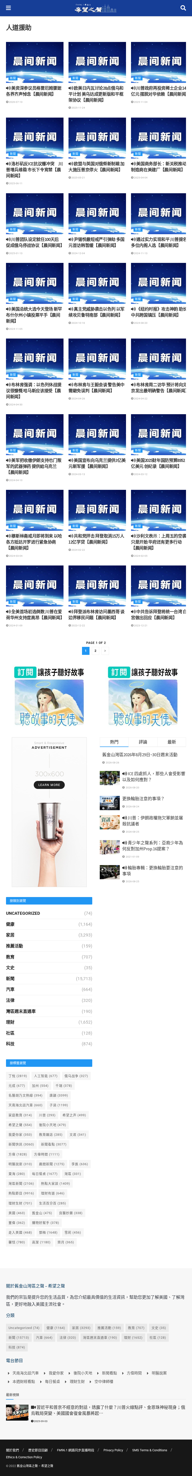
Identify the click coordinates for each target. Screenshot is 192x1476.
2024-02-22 (78, 550)
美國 (16, 1213)
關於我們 (12, 1450)
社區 (10, 1033)
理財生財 (20, 1203)
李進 (80, 1164)
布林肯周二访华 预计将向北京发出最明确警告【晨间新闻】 (160, 387)
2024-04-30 (15, 404)
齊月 (66, 1242)
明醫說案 (20, 1164)
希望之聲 (20, 1125)
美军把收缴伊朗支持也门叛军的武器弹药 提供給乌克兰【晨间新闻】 (33, 466)
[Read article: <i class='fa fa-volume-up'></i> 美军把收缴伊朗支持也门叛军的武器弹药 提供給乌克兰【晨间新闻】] (35, 434)
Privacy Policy (113, 1450)
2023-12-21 (141, 625)
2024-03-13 (78, 474)
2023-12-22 (78, 625)
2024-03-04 (15, 555)
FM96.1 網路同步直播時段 (75, 1450)
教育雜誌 (51, 1134)
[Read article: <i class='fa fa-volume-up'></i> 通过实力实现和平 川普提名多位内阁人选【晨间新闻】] (159, 213)
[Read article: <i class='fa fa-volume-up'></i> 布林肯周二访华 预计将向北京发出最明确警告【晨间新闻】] (159, 359)
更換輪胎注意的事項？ (143, 798)
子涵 (59, 1105)
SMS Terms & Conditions (149, 1450)
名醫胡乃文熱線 (25, 1095)
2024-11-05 (15, 329)
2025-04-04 (141, 177)
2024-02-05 (141, 555)
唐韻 (59, 1095)
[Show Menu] (8, 8)
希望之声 (74, 1115)
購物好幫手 (45, 1223)
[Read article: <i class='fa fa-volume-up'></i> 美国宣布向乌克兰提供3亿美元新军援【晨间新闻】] (97, 434)
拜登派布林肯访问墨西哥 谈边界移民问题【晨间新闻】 (96, 614)
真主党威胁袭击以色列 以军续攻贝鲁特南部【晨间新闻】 (96, 312)
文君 (78, 1134)
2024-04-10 (15, 480)
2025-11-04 (141, 102)
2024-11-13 (141, 253)
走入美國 (20, 1232)
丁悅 (17, 1076)
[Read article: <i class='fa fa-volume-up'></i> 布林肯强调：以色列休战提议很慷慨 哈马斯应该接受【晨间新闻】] (35, 359)
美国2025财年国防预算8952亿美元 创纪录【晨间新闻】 (158, 463)
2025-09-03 (41, 1421)
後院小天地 (52, 1125)
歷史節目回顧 (38, 1450)
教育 (10, 956)
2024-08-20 (141, 323)
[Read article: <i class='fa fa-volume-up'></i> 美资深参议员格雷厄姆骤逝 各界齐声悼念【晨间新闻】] (35, 62)
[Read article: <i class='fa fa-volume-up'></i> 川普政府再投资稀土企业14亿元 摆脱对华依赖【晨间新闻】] (159, 62)
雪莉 (72, 1232)
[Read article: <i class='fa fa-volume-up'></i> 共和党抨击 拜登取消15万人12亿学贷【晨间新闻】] (97, 510)
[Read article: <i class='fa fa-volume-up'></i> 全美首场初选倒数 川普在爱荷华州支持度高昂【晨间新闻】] (35, 585)
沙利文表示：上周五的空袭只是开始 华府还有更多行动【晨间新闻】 (158, 542)
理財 (10, 1022)
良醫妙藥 (71, 1213)
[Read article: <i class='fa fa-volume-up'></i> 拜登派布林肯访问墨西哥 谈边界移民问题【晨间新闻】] (97, 585)
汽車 (10, 989)
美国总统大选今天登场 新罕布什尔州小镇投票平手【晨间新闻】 (34, 315)
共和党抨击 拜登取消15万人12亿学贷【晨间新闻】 (96, 539)
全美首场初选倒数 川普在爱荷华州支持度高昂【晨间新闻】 (35, 614)
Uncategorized (23, 913)
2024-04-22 (141, 398)
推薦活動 (14, 945)
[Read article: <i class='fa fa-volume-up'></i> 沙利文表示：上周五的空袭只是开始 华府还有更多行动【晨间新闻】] (159, 510)
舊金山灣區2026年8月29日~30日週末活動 (140, 754)
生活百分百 (52, 1203)
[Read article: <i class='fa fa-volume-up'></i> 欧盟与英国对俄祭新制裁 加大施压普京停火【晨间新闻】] (97, 138)
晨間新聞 (52, 1164)
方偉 (17, 1154)
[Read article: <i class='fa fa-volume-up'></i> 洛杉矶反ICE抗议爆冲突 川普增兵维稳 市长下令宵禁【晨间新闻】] (35, 138)
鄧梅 (48, 1232)
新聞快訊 (21, 1144)
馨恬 (16, 1242)
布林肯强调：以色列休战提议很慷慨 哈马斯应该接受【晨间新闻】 (33, 390)
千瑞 (64, 1086)
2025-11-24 (78, 107)
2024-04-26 (78, 398)
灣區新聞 (21, 1183)
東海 (16, 1174)
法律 (10, 1000)
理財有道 (53, 1193)
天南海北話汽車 (25, 1105)
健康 (10, 924)
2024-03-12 (141, 474)
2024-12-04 (78, 253)
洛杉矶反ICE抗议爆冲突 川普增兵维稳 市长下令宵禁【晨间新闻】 (34, 170)
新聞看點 (54, 1144)
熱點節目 (21, 1193)
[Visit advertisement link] (49, 696)
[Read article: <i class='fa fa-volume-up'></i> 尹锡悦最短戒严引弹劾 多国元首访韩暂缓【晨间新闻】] (97, 213)
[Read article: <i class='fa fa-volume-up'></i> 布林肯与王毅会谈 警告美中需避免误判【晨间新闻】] (97, 359)
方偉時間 (47, 1154)
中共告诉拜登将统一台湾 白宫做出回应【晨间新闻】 (159, 614)
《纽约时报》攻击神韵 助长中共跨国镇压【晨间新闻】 (159, 312)
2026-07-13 (15, 102)
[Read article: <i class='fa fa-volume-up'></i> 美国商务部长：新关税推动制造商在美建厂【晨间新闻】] (159, 138)
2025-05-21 (78, 177)
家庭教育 (20, 1115)
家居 (10, 934)
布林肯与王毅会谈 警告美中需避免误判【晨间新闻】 (96, 387)
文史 (10, 967)
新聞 (13, 78)
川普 (47, 1115)
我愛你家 (20, 1134)
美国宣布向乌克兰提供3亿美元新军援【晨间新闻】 (97, 463)
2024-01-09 (15, 625)
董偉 (16, 1223)
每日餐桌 (45, 1174)
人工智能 (46, 1076)
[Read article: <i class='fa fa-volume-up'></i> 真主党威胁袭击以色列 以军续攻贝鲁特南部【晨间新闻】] (97, 283)
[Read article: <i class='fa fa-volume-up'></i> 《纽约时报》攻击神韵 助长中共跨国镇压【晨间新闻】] (159, 283)
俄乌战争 (76, 1076)
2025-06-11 (15, 183)
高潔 (41, 1242)
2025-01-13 (15, 253)
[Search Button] (183, 8)
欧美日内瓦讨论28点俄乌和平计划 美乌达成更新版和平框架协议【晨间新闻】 (96, 94)
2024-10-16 (78, 323)
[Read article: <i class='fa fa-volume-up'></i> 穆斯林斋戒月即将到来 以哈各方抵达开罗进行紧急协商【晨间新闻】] (35, 510)
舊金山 (42, 1213)
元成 (16, 1086)
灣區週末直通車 (21, 1011)
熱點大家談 (55, 1183)
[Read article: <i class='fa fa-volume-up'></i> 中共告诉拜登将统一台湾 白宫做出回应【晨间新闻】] (159, 585)
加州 (40, 1086)
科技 (10, 1043)
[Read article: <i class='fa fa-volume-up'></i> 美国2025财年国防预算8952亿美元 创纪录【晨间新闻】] (159, 434)
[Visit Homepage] (95, 8)
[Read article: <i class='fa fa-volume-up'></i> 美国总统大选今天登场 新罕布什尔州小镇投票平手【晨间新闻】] (35, 283)
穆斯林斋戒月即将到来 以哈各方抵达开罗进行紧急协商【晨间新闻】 (34, 542)
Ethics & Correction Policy (24, 1457)
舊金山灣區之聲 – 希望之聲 (35, 1466)
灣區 (72, 1174)
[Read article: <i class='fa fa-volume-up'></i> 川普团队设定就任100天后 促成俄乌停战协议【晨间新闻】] (35, 213)
